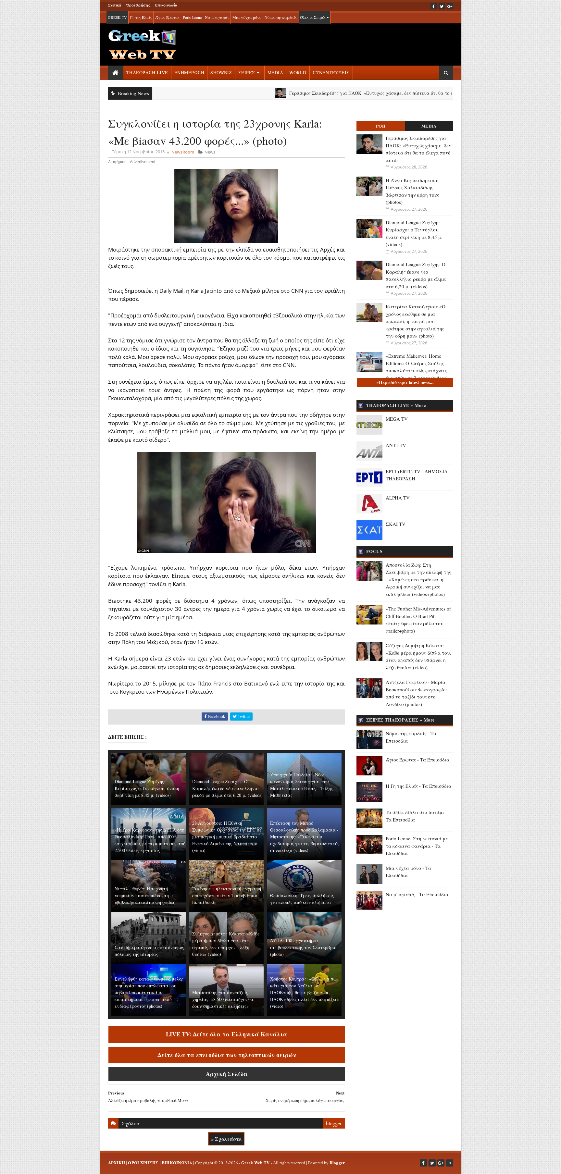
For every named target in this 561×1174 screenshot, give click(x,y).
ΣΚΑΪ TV (395, 524)
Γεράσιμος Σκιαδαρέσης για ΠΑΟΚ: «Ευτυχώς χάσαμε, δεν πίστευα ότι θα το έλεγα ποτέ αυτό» (348, 93)
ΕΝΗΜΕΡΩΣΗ (189, 72)
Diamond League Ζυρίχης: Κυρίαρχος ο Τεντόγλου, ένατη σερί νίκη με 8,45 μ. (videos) (147, 788)
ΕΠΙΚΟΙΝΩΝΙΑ (177, 1162)
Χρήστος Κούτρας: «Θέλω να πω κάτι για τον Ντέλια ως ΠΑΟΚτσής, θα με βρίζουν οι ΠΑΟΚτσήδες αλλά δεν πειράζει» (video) (304, 992)
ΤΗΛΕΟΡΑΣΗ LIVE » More (396, 405)
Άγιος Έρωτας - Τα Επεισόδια (417, 759)
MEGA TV (397, 418)
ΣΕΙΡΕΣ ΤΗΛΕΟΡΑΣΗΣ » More (400, 719)
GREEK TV (117, 17)
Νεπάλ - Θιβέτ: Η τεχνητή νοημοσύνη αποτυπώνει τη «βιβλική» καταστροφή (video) (145, 895)
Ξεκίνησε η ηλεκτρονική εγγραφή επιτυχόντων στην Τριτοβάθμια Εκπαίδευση (226, 895)
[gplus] (450, 6)
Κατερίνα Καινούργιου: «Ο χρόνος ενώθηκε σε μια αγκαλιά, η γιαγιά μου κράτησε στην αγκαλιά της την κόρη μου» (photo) (415, 321)
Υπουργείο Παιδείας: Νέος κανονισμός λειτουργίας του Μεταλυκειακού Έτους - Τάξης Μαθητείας (301, 785)
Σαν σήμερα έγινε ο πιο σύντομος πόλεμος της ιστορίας (149, 950)
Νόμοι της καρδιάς (281, 17)
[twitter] (442, 6)
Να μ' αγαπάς (217, 17)
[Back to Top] (449, 1163)
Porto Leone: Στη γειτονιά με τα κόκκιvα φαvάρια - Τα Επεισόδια (417, 845)
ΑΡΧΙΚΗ (116, 1162)
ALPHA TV (398, 497)
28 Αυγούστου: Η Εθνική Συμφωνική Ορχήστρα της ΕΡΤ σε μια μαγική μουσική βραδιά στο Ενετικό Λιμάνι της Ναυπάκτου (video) (227, 836)
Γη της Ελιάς (141, 17)
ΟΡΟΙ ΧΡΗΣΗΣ (143, 1162)
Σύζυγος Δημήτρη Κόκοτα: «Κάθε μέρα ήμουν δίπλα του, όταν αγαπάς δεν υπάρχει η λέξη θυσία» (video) (226, 944)
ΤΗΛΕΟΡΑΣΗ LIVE (147, 72)
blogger (334, 1123)
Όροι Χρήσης (138, 5)
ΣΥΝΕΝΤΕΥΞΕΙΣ (331, 72)
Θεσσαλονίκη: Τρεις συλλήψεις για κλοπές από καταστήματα (302, 898)
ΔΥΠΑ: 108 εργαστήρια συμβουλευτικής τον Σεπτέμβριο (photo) (303, 947)
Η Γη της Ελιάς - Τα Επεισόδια (418, 786)
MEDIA (275, 72)
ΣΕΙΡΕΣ (246, 72)
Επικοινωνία (166, 5)
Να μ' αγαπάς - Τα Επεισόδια (417, 894)
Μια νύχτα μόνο (246, 17)
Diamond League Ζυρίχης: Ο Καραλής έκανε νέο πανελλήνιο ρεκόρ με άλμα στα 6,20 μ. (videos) (227, 788)
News (210, 152)
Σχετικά (114, 5)
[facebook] (433, 6)
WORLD (297, 72)
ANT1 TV (396, 445)
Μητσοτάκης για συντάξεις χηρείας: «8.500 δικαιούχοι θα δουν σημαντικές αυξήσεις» (223, 999)
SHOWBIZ (221, 72)
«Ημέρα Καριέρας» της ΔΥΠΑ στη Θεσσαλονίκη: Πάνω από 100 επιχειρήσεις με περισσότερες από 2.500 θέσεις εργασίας (150, 840)
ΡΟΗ (381, 126)
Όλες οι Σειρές (313, 17)
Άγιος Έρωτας (167, 17)
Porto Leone (192, 17)
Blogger (337, 1162)
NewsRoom (182, 152)
